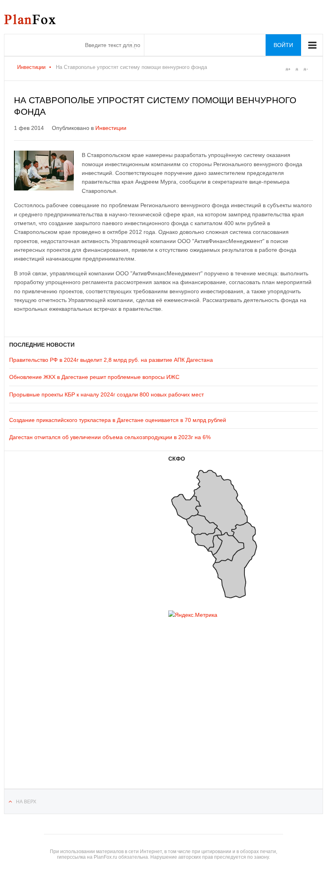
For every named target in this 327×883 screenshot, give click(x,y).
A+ (288, 69)
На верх (26, 802)
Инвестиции (31, 67)
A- (305, 69)
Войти (283, 45)
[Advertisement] (57, 693)
